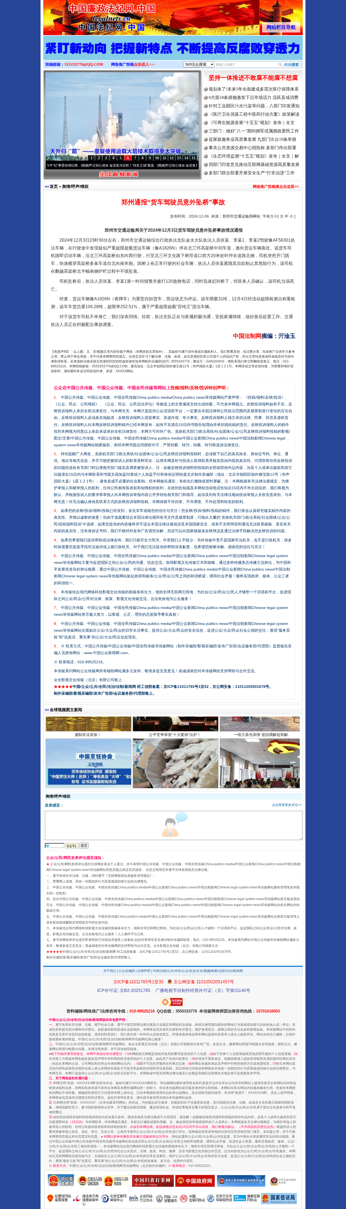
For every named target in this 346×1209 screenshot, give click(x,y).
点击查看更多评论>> (287, 805)
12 (172, 158)
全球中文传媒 (87, 15)
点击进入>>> (144, 64)
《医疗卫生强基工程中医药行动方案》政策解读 (254, 114)
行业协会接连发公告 (88, 767)
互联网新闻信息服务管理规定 (129, 876)
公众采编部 (127, 971)
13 (179, 158)
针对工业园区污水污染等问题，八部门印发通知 (254, 106)
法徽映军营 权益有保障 (261, 767)
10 (157, 158)
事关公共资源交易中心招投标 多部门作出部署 (252, 147)
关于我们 (109, 971)
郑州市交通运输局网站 (241, 216)
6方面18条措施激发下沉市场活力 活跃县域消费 (253, 97)
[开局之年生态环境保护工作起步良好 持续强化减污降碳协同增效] (173, 53)
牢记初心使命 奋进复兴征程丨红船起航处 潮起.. (162, 165)
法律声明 (143, 971)
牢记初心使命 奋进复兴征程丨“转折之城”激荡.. (85, 165)
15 (193, 158)
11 (164, 158)
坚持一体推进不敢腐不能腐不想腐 (253, 77)
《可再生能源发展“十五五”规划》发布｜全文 (252, 122)
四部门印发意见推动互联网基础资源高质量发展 (254, 164)
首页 (54, 186)
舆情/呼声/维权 (75, 186)
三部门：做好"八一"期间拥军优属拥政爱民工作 (254, 131)
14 (186, 158)
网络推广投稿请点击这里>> (276, 186)
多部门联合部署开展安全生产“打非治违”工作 (252, 173)
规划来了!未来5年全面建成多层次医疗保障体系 (254, 89)
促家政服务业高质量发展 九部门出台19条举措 (252, 139)
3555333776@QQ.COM (83, 64)
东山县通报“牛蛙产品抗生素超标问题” (175, 767)
